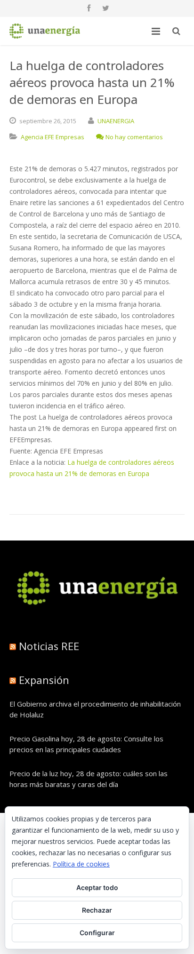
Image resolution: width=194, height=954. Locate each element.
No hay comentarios (134, 137)
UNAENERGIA (115, 121)
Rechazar (97, 910)
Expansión (44, 680)
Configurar (97, 933)
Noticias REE (49, 646)
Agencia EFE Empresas (52, 137)
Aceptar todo (97, 887)
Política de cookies (81, 863)
